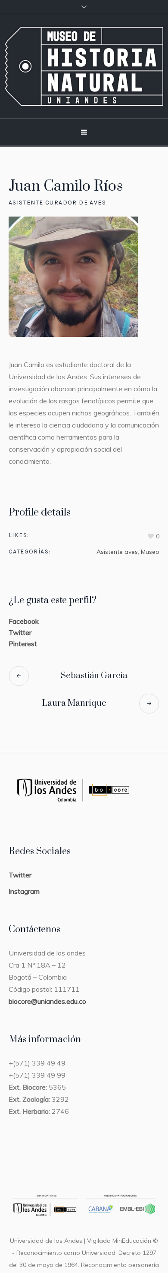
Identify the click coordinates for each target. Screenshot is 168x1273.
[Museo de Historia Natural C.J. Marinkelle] (84, 66)
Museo (150, 552)
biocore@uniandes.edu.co (47, 1001)
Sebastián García (94, 675)
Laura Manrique (74, 703)
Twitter (20, 632)
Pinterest (23, 643)
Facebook (24, 621)
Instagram (24, 891)
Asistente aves (117, 552)
